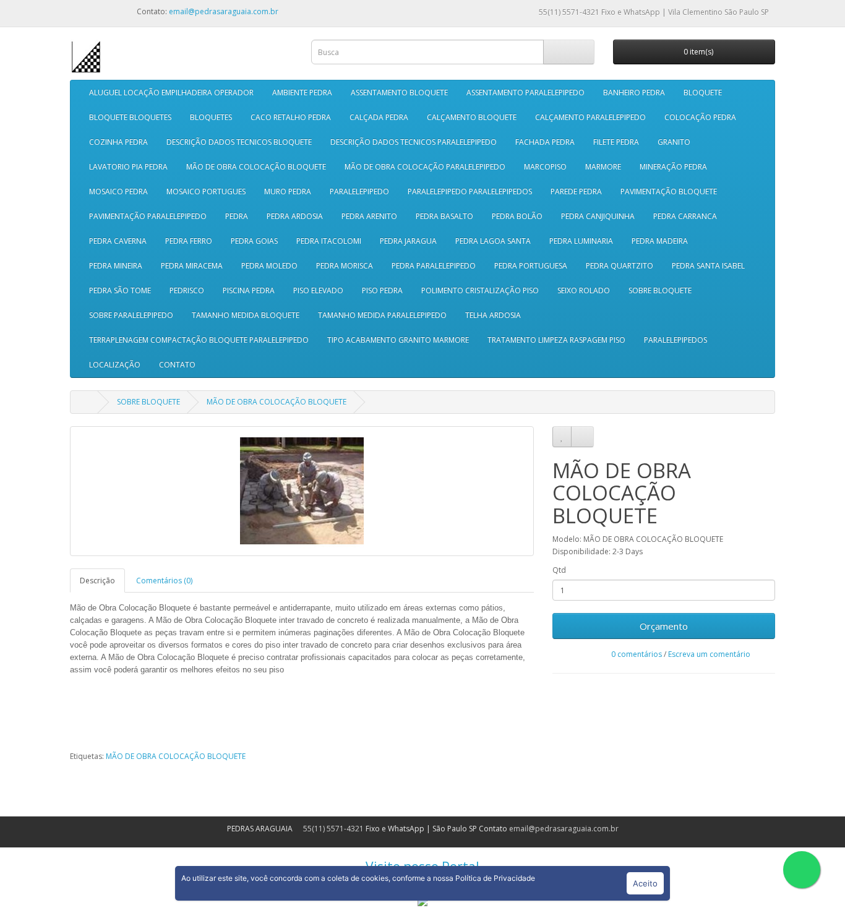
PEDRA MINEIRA (115, 265)
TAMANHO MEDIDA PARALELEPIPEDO (382, 315)
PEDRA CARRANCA (685, 216)
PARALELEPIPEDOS (675, 340)
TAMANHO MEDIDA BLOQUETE (245, 315)
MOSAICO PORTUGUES (206, 191)
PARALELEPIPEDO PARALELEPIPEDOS (470, 191)
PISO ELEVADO (318, 290)
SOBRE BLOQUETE (660, 290)
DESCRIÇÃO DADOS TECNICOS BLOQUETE (239, 142)
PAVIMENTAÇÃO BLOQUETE (668, 191)
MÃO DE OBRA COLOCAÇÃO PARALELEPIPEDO (425, 166)
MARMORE (603, 166)
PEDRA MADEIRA (660, 241)
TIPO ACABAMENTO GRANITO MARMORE (398, 340)
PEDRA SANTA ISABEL (708, 265)
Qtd (559, 570)
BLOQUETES (211, 117)
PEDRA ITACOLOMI (328, 241)
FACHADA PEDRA (545, 142)
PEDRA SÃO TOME (120, 290)
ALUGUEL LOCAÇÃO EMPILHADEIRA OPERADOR (171, 92)
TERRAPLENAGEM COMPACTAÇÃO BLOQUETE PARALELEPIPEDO (199, 340)
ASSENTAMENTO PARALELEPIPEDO (525, 92)
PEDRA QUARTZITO (619, 265)
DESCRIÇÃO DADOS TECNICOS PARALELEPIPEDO (413, 142)
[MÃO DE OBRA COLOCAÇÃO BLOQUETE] (302, 491)
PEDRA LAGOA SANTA (493, 241)
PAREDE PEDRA (576, 191)
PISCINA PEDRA (249, 290)
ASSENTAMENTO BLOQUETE (399, 92)
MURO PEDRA (287, 191)
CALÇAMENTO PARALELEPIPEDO (590, 117)
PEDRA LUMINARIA (581, 241)
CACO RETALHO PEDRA (291, 117)
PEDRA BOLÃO (517, 216)
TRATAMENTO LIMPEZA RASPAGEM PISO (556, 340)
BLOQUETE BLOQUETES (130, 117)
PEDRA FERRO (188, 241)
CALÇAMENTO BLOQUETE (472, 117)
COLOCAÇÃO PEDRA (700, 117)
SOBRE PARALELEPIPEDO (131, 315)
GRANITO (674, 142)
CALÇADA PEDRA (379, 117)
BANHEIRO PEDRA (634, 92)
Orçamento (664, 626)
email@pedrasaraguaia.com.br (223, 11)
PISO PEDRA (382, 290)
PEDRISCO (186, 290)
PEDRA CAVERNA (118, 241)
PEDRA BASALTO (444, 216)
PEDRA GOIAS (254, 241)
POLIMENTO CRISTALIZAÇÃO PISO (480, 290)
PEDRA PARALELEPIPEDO (434, 265)
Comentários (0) (164, 580)
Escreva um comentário (709, 654)
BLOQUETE (703, 92)
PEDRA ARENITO (369, 216)
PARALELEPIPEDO (359, 191)
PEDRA (236, 216)
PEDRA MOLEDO (269, 265)
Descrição (97, 580)
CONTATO (177, 364)
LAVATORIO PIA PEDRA (128, 166)
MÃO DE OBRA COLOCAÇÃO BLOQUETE (256, 166)
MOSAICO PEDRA (118, 191)
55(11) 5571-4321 (568, 12)
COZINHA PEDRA (118, 142)
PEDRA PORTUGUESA (530, 265)
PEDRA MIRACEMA (192, 265)
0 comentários (636, 654)
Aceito (645, 883)
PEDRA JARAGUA (408, 241)
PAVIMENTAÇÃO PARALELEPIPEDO (148, 216)
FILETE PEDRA (616, 142)
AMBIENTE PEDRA (302, 92)
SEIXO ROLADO (583, 290)
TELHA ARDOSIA (493, 315)
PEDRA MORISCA (344, 265)
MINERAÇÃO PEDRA (673, 166)
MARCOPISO (545, 166)
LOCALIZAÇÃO (114, 364)
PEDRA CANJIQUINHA (598, 216)
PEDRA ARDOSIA (295, 216)
